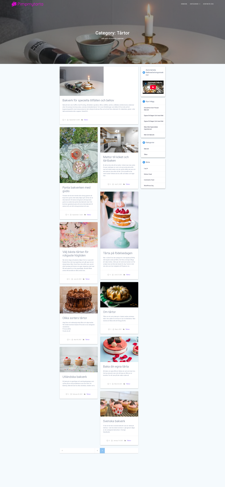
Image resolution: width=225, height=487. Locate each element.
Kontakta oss (208, 4)
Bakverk (146, 149)
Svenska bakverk (114, 421)
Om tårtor (109, 312)
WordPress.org (148, 185)
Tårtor (86, 120)
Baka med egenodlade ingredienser (151, 128)
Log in (146, 168)
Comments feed (149, 180)
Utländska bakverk (74, 377)
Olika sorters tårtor (74, 318)
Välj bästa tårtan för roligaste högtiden (75, 253)
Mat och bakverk (149, 135)
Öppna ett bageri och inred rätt (153, 115)
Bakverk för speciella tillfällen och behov (88, 100)
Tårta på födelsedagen (117, 253)
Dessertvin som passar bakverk (151, 109)
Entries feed (148, 174)
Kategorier (194, 4)
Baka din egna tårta (116, 366)
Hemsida (184, 4)
